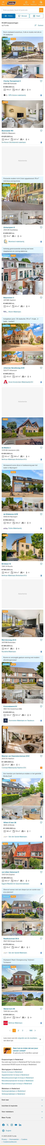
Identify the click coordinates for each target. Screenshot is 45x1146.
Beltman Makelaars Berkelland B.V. (14, 459)
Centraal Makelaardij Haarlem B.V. (14, 768)
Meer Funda (6, 1118)
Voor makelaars (8, 1112)
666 (31, 1030)
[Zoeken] (41, 10)
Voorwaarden (14, 1139)
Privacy (4, 1139)
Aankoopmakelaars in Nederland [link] (13, 1091)
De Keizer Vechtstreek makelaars (14, 142)
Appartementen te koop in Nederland (15, 1075)
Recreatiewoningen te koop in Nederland (17, 1084)
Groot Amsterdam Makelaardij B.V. (20, 382)
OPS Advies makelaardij (17, 95)
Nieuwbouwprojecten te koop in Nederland (17, 1081)
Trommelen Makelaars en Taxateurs (21, 720)
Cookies (24, 1139)
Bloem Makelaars (14, 312)
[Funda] (14, 3)
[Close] (40, 1039)
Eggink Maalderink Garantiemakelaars (15, 884)
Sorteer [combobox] (40, 25)
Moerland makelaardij (16, 242)
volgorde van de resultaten (27, 1038)
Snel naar (5, 1100)
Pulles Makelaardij (15, 528)
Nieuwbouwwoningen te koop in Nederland (18, 1078)
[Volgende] (35, 1030)
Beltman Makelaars (15, 1023)
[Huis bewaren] (41, 81)
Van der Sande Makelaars (17, 837)
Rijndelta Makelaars (9, 652)
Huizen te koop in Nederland (12, 1072)
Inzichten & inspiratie (9, 1106)
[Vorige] (10, 1030)
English (8, 1131)
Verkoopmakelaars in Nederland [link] (13, 1094)
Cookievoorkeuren (10, 1142)
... (26, 1030)
